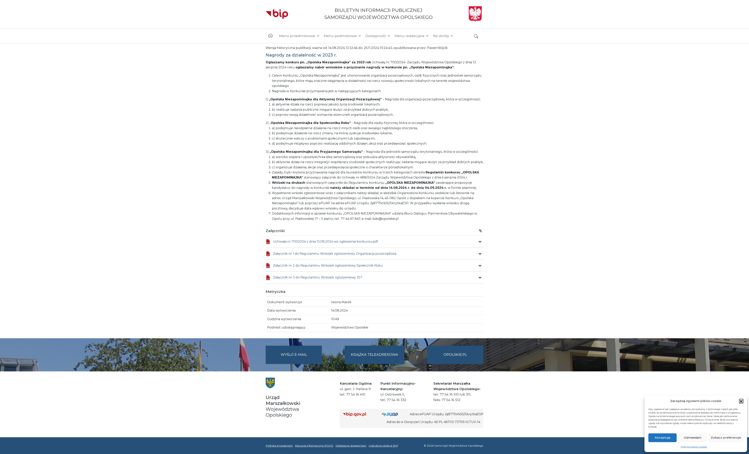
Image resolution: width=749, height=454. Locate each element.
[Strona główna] (270, 36)
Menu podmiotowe (340, 36)
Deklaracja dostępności (350, 445)
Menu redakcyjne (409, 36)
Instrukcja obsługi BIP (383, 445)
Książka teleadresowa (374, 354)
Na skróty (441, 36)
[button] (741, 401)
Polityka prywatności (279, 445)
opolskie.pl (455, 354)
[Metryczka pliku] (480, 241)
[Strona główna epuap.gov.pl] (394, 414)
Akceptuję (662, 437)
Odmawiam (692, 437)
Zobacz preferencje (726, 437)
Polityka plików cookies (694, 446)
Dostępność (375, 36)
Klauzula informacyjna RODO (314, 445)
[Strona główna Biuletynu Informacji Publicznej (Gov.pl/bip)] (359, 414)
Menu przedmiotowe (297, 36)
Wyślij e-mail (301, 358)
